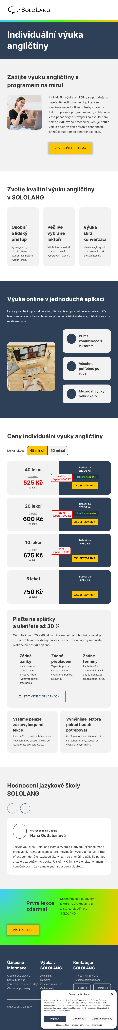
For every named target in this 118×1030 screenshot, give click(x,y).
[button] (112, 994)
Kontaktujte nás (16, 979)
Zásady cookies (62, 1025)
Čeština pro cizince (51, 984)
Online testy (47, 988)
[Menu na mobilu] (107, 10)
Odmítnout (78, 1018)
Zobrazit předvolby (102, 1018)
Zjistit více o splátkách (39, 696)
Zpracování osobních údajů (22, 984)
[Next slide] (25, 808)
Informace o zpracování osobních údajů (86, 1025)
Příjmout (54, 1018)
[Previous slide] (12, 808)
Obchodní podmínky (18, 988)
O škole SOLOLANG (18, 975)
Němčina (45, 979)
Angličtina (46, 975)
